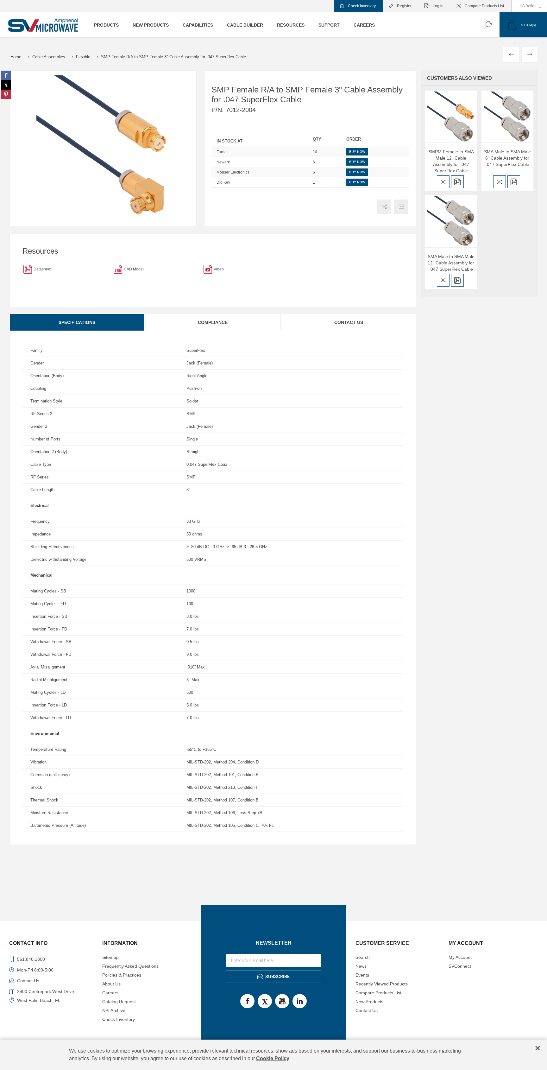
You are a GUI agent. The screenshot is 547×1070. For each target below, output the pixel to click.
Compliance (213, 322)
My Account (460, 957)
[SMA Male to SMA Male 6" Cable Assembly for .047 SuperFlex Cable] (507, 116)
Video (219, 269)
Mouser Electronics (233, 172)
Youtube (282, 1001)
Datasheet (42, 269)
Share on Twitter (6, 85)
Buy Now (357, 152)
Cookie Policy (272, 1058)
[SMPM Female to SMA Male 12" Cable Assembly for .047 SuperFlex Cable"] (450, 116)
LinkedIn (299, 1001)
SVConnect (460, 966)
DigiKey (223, 182)
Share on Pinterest (6, 94)
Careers (110, 992)
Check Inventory (362, 6)
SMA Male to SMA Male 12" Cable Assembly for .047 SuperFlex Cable (451, 263)
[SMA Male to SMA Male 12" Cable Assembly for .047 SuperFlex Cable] (450, 221)
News (361, 966)
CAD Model (134, 269)
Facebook (247, 1001)
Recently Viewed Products (381, 983)
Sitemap (110, 957)
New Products (369, 1001)
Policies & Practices (121, 975)
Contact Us (348, 322)
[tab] (77, 322)
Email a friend (401, 206)
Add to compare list (384, 206)
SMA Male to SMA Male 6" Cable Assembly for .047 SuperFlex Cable (507, 158)
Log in (438, 6)
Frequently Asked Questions (130, 966)
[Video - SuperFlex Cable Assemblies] (208, 269)
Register (404, 6)
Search (362, 957)
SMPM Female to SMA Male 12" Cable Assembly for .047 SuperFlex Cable (451, 161)
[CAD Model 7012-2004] (118, 269)
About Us (111, 983)
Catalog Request (119, 1001)
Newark (223, 162)
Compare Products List (484, 6)
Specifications (77, 322)
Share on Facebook (6, 75)
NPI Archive (113, 1010)
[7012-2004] (27, 269)
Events (362, 975)
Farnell (223, 152)
